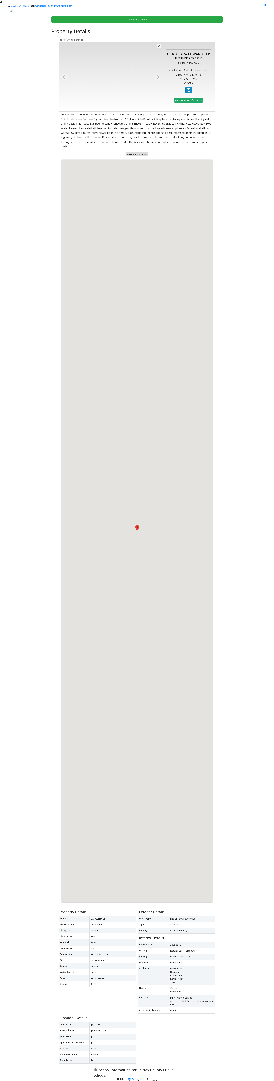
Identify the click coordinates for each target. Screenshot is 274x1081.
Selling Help (218, 12)
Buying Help (199, 12)
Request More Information (188, 100)
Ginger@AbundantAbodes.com (53, 5)
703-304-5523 (20, 5)
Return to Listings (72, 39)
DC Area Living (239, 12)
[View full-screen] (159, 46)
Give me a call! (137, 19)
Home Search (174, 12)
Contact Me (261, 12)
